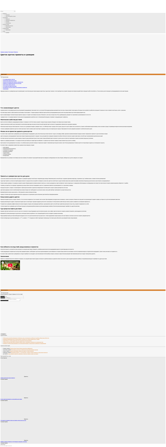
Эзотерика (5, 17)
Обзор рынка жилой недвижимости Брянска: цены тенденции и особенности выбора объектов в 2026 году (26, 338)
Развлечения (6, 28)
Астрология (8, 23)
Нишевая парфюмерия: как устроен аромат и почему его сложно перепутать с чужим (21, 339)
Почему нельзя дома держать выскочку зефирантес (21, 348)
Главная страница (4, 52)
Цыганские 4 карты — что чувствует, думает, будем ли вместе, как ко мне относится (29, 352)
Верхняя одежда (9, 25)
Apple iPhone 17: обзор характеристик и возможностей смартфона (17, 340)
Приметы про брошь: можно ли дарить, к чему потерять (22, 351)
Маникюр (8, 14)
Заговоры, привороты (10, 20)
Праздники (8, 29)
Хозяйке (7, 32)
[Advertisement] (39, 280)
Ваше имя (3, 296)
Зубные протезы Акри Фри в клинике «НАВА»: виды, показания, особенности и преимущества (23, 342)
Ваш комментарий (4, 300)
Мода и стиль (6, 24)
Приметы (8, 18)
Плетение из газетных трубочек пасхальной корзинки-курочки (24, 349)
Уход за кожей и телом (11, 16)
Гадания (7, 21)
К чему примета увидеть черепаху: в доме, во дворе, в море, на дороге (23, 353)
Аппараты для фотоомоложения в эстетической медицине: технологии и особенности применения (24, 343)
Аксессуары (8, 27)
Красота (5, 13)
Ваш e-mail (3, 297)
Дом (4, 31)
